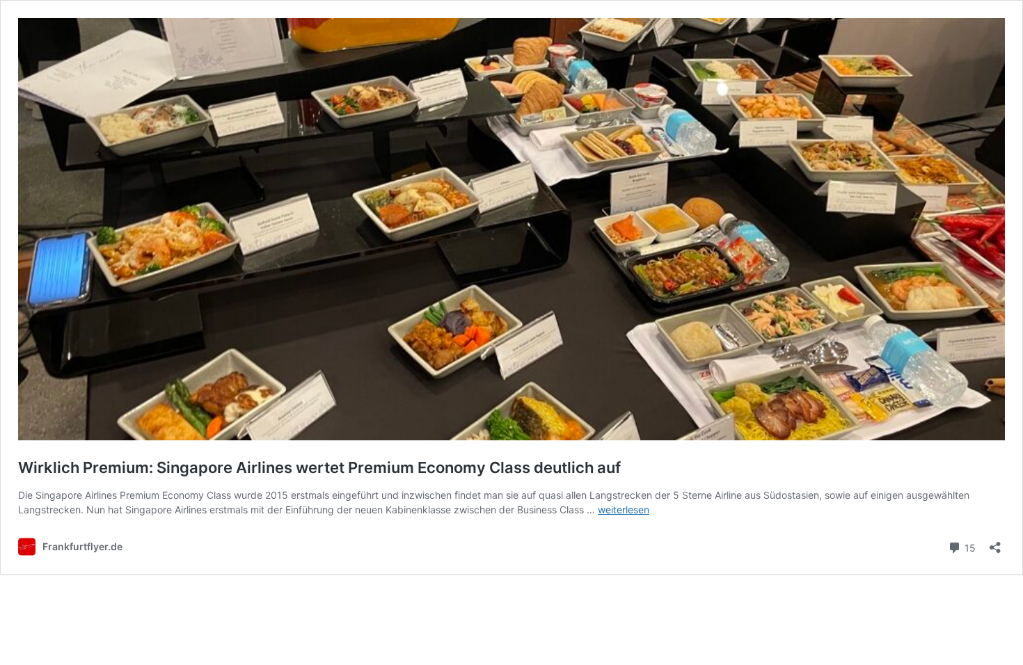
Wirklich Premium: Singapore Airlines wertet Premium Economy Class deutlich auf (319, 467)
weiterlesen (623, 509)
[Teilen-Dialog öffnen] (995, 543)
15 (969, 547)
